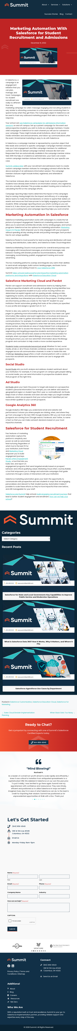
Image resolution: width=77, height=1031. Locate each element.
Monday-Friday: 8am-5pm (23, 842)
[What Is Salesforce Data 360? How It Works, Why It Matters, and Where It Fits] (38, 638)
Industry (42, 892)
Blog (61, 14)
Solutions (66, 4)
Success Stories (51, 14)
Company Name (13, 892)
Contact (68, 14)
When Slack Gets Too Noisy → (62, 712)
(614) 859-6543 (18, 826)
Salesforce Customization (21, 702)
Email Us (15, 838)
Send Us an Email (50, 976)
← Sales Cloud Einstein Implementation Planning (18, 713)
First (8, 880)
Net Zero (14, 1002)
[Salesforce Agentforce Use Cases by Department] (38, 685)
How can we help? (17, 901)
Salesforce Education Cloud (44, 702)
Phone (45, 884)
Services (54, 4)
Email (13, 884)
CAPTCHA (11, 915)
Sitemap (21, 974)
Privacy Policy (13, 971)
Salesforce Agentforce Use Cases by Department (38, 689)
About (44, 4)
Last (40, 880)
